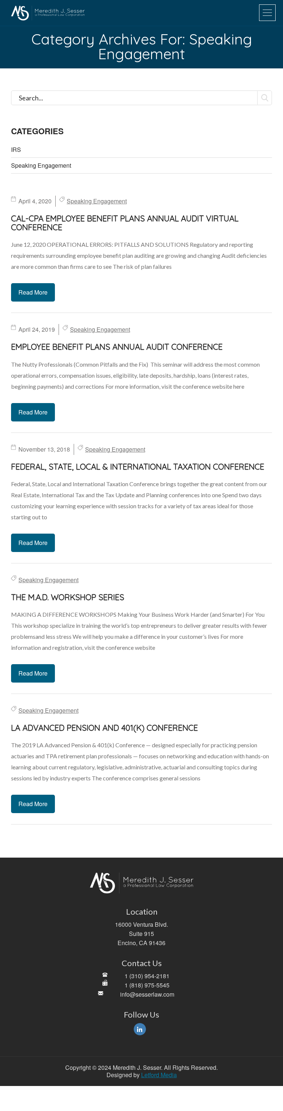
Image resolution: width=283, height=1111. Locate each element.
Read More (33, 292)
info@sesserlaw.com (147, 994)
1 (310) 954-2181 (147, 976)
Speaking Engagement (41, 165)
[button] (267, 12)
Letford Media (159, 1075)
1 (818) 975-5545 (147, 985)
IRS (16, 150)
